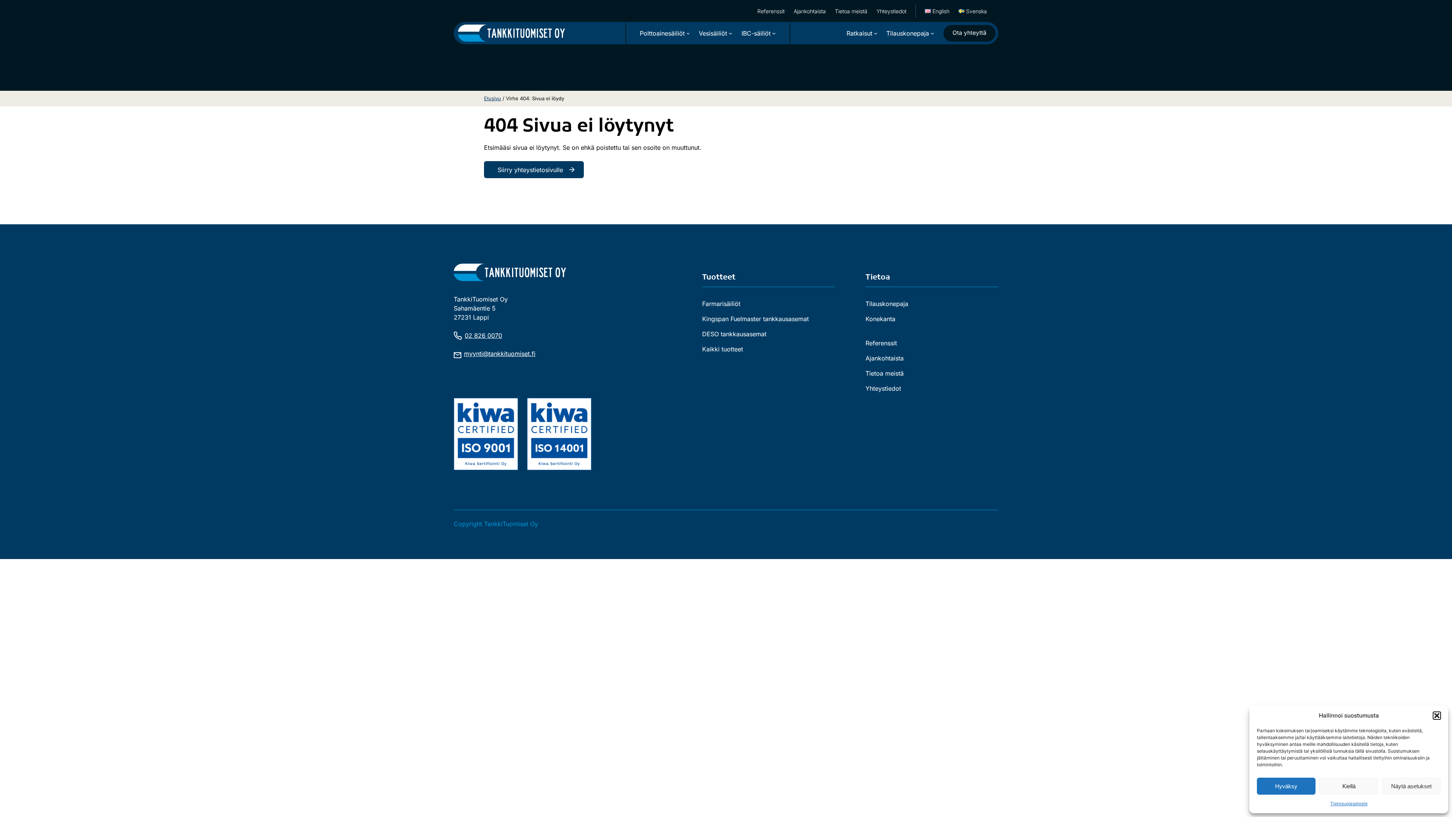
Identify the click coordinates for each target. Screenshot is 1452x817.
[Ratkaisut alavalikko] (876, 33)
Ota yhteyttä (969, 32)
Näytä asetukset (1411, 786)
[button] (1437, 715)
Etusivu (492, 98)
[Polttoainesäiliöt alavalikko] (688, 33)
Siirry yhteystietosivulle (530, 170)
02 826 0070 (483, 335)
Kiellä (1349, 786)
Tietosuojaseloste (1349, 803)
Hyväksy (1286, 786)
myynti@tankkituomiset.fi (499, 353)
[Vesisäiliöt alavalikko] (730, 33)
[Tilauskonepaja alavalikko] (932, 33)
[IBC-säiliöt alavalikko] (774, 33)
